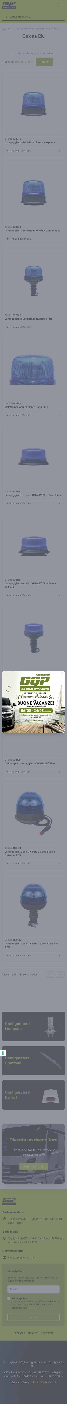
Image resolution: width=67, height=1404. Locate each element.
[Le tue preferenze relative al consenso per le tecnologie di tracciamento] (3, 1053)
